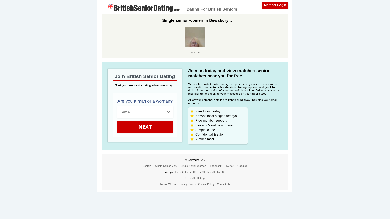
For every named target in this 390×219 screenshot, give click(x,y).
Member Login (275, 5)
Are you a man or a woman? (145, 101)
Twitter (229, 165)
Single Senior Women (193, 165)
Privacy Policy (187, 184)
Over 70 (210, 172)
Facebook (216, 165)
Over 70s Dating (195, 178)
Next (145, 126)
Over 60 (200, 172)
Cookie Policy (206, 184)
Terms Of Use (168, 184)
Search (147, 165)
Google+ (242, 165)
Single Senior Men (166, 165)
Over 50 (190, 172)
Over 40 (179, 172)
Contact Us (223, 184)
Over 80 (220, 172)
